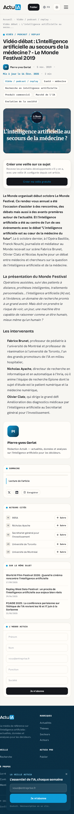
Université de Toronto (21, 544)
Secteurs (45, 734)
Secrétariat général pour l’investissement (23, 534)
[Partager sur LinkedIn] (17, 492)
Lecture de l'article (19, 481)
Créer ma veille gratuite (37, 181)
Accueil (7, 19)
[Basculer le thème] (56, 7)
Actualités (45, 722)
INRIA (12, 517)
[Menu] (66, 7)
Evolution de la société (21, 101)
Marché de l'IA (45, 94)
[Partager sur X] (9, 492)
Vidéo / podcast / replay (33, 19)
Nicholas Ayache (18, 525)
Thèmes (44, 728)
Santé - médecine (55, 81)
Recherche (6, 756)
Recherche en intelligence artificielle (31, 88)
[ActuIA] (12, 7)
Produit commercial (17, 94)
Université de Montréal (22, 552)
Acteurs (44, 740)
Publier (33, 7)
